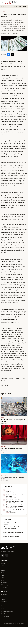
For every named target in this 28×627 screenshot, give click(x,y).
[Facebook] (2, 555)
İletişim (3, 599)
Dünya (9, 6)
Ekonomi (3, 575)
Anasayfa (3, 6)
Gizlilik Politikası (5, 609)
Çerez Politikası (5, 613)
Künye (2, 597)
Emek (2, 577)
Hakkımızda (4, 594)
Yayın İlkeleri (4, 601)
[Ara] (25, 2)
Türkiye (3, 570)
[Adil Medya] (11, 2)
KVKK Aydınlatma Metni (7, 611)
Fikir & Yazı (3, 587)
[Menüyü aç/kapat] (2, 2)
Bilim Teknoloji (4, 585)
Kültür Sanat (4, 582)
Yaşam (2, 568)
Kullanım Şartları (5, 616)
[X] (6, 555)
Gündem (3, 563)
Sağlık (2, 580)
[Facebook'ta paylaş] (8, 54)
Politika (3, 572)
